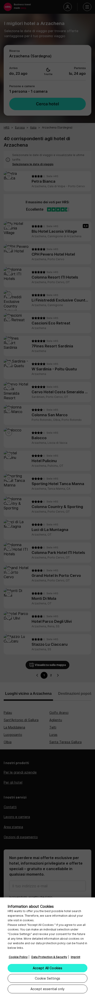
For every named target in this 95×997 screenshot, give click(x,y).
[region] (47, 947)
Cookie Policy (18, 957)
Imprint (75, 957)
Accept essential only (47, 989)
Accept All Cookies (47, 968)
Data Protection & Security (49, 957)
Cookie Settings (47, 978)
